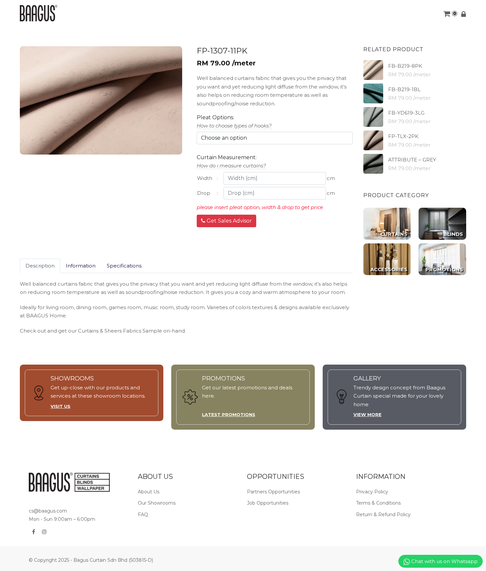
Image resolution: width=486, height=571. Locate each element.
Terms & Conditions (378, 503)
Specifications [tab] (124, 266)
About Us (148, 492)
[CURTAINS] (387, 223)
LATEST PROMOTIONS (228, 414)
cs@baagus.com (48, 511)
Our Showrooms (157, 503)
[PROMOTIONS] (442, 259)
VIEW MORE (367, 414)
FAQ (143, 514)
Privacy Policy (372, 492)
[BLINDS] (442, 223)
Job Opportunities (267, 503)
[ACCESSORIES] (387, 259)
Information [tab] (81, 266)
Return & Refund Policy (383, 514)
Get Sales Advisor (228, 221)
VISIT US (60, 406)
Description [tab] (40, 266)
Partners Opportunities (273, 492)
